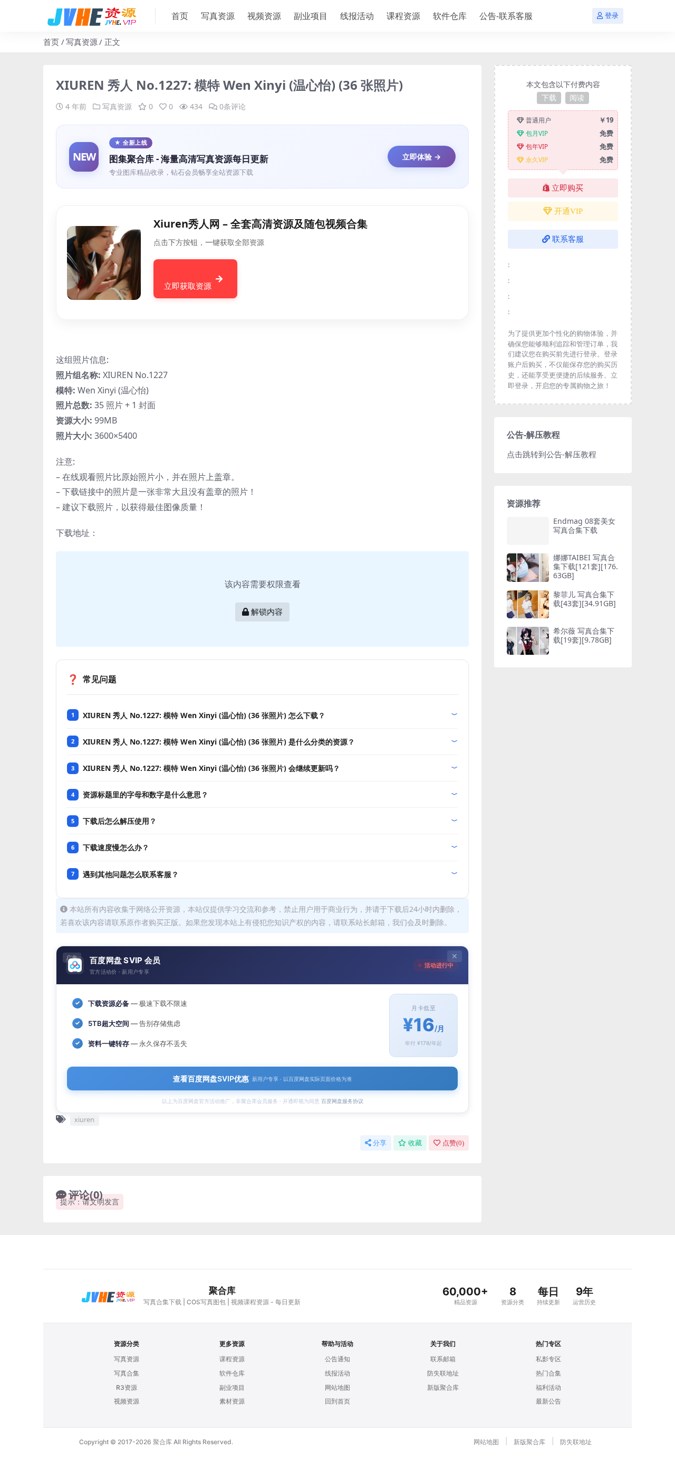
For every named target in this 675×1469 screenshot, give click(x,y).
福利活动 (548, 1387)
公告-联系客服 (506, 16)
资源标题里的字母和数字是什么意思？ (145, 794)
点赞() (453, 1143)
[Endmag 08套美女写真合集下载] (528, 531)
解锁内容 (267, 612)
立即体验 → (421, 157)
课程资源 (403, 16)
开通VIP (568, 211)
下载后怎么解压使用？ (120, 821)
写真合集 (126, 1373)
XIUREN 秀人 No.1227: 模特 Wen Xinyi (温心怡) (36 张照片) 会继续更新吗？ (211, 768)
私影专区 (548, 1359)
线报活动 (357, 16)
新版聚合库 (443, 1387)
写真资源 (218, 16)
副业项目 (310, 16)
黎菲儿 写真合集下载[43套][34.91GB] (584, 598)
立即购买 (567, 188)
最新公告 (548, 1401)
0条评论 (232, 106)
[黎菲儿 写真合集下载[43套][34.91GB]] (528, 604)
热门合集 (548, 1373)
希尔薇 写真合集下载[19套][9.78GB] (583, 635)
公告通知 (337, 1359)
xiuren (84, 1119)
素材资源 (232, 1401)
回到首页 (337, 1401)
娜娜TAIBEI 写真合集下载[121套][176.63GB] (585, 566)
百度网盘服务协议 (342, 1101)
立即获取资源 (187, 285)
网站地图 (337, 1387)
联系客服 (568, 239)
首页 (179, 16)
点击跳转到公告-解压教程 (551, 454)
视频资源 (264, 16)
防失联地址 (443, 1373)
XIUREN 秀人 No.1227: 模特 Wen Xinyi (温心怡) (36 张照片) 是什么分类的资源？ (219, 742)
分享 (380, 1143)
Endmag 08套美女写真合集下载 (584, 525)
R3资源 (126, 1387)
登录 (612, 16)
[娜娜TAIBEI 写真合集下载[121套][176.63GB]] (528, 567)
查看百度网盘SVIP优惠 (262, 1078)
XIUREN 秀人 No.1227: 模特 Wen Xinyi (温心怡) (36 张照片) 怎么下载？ (204, 715)
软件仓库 (450, 16)
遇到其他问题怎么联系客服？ (131, 874)
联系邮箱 (443, 1359)
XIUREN (118, 375)
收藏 (415, 1143)
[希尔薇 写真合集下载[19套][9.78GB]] (528, 641)
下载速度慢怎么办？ (116, 847)
